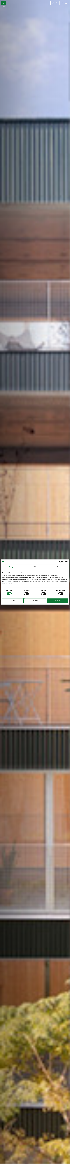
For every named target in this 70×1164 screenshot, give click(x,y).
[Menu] (66, 3)
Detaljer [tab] (35, 567)
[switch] (26, 593)
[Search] (57, 3)
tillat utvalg (35, 600)
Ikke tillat (12, 600)
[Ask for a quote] (62, 3)
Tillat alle (57, 600)
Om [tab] (58, 567)
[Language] (52, 3)
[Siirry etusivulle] (3, 4)
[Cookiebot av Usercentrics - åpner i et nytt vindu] (60, 562)
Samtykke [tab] (12, 567)
